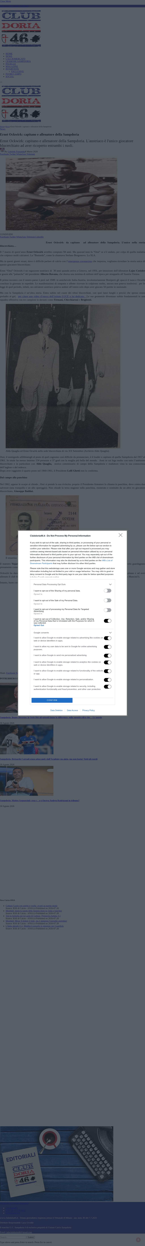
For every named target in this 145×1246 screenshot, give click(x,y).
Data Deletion (56, 710)
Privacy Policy (88, 710)
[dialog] (72, 623)
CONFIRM (52, 700)
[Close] (121, 536)
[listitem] (72, 584)
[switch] (107, 591)
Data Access (72, 710)
